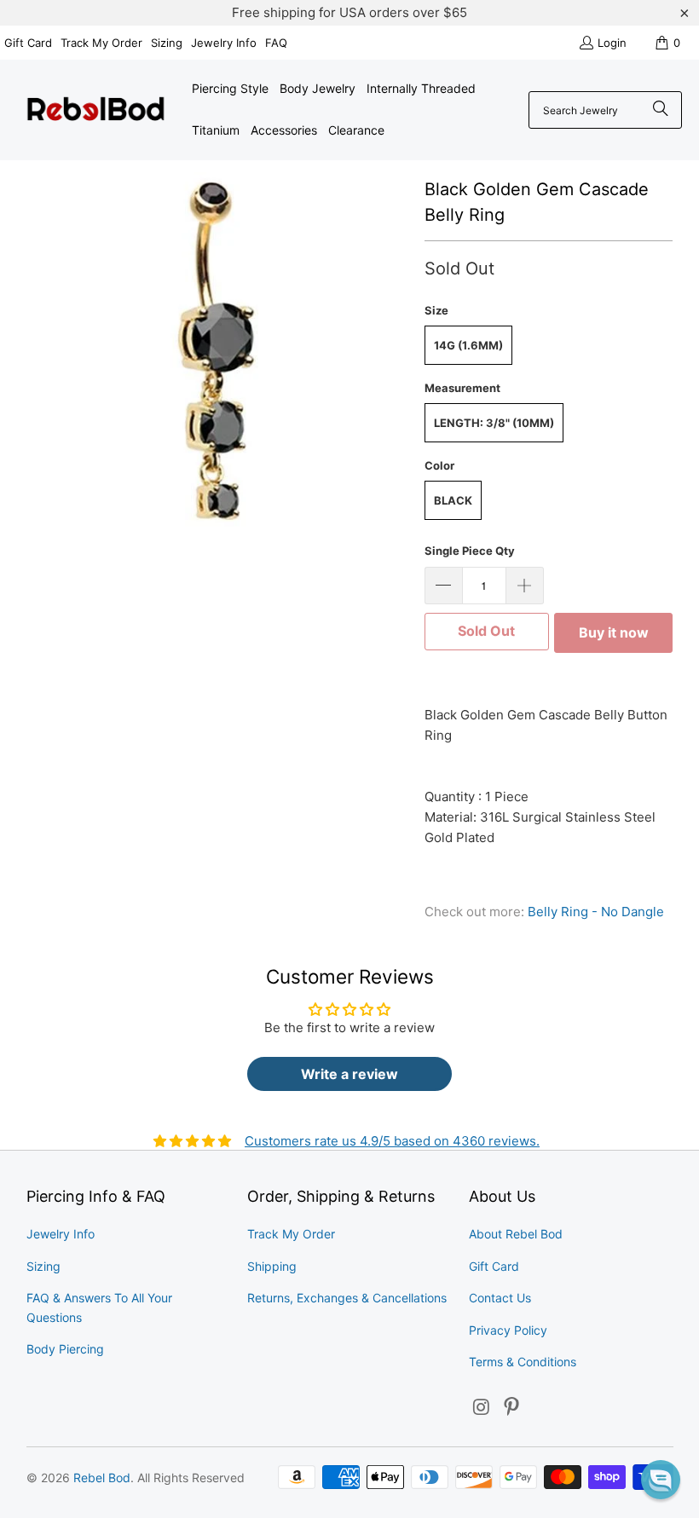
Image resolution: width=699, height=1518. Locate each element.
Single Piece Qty (470, 550)
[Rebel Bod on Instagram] (481, 1407)
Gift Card (28, 42)
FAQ (276, 42)
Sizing (166, 42)
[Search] (660, 110)
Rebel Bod (101, 1477)
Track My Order (101, 42)
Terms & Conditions (522, 1361)
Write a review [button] (349, 1073)
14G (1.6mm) (468, 345)
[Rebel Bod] (96, 110)
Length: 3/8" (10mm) (494, 423)
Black (453, 500)
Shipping (272, 1266)
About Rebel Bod (516, 1234)
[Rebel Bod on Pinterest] (512, 1407)
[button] (660, 1479)
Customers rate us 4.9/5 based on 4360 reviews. (392, 1141)
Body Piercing (65, 1349)
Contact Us (500, 1297)
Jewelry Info (224, 42)
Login (612, 42)
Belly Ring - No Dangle (596, 911)
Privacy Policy (508, 1330)
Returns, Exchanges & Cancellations (347, 1297)
